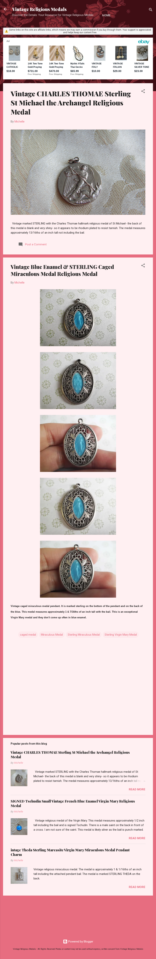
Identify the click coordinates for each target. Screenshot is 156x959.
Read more (137, 789)
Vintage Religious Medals (39, 9)
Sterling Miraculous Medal (84, 634)
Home (106, 15)
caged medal (28, 634)
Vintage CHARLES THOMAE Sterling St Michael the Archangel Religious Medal (71, 102)
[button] (143, 92)
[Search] (150, 10)
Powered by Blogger (80, 941)
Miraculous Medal (52, 634)
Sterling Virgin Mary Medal (121, 634)
